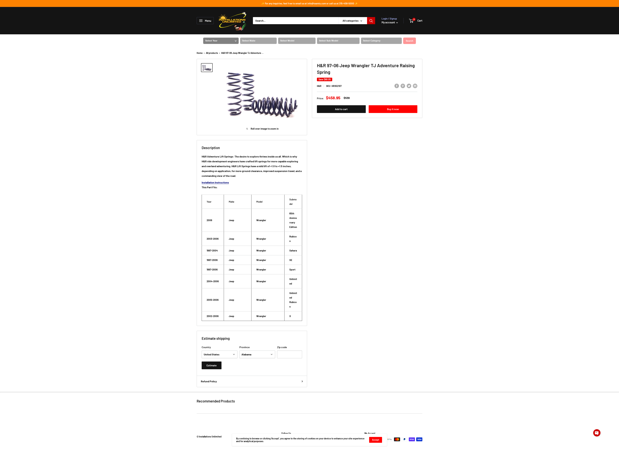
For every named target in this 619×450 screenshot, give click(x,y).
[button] (596, 432)
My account (388, 22)
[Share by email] (415, 85)
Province (244, 347)
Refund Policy (209, 381)
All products (212, 53)
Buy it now (393, 109)
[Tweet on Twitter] (409, 85)
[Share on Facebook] (396, 85)
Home (200, 53)
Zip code (282, 347)
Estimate (211, 365)
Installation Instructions (215, 182)
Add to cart (341, 109)
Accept (375, 439)
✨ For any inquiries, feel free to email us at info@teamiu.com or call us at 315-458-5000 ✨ (309, 3)
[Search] (371, 20)
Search (409, 40)
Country (206, 347)
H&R (319, 86)
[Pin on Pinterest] (403, 85)
